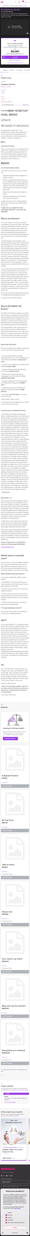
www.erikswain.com (7, 547)
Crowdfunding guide (22, 1090)
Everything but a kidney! (13, 1050)
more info (3, 86)
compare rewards (10, 738)
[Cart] (19, 2)
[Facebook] (1, 1176)
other (3, 98)
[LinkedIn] (11, 1176)
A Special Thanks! (10, 775)
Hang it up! (7, 911)
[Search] (15, 2)
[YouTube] (7, 1176)
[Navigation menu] (28, 2)
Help (13, 1090)
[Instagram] (9, 1176)
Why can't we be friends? (14, 1006)
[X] (4, 1176)
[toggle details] (26, 1160)
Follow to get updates (10, 1102)
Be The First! (7, 820)
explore (16, 1115)
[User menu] (25, 2)
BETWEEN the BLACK (10, 9)
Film (3, 92)
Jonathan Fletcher (8, 11)
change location (22, 6)
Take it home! (8, 864)
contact (9, 86)
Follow (15, 57)
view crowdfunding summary (15, 62)
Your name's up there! (12, 959)
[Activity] (22, 2)
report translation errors (12, 1186)
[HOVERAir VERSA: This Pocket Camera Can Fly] (14, 1131)
